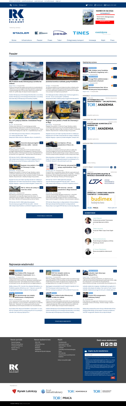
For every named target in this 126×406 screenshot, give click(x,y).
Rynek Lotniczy (15, 347)
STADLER (61, 347)
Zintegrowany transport (75, 40)
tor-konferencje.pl (49, 1)
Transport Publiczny (17, 346)
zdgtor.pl (58, 1)
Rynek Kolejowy (15, 342)
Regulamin (38, 349)
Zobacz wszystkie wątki (64, 360)
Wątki (103, 40)
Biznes (14, 40)
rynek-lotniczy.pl (38, 1)
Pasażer (39, 40)
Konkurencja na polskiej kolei (67, 355)
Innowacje (92, 40)
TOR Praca (14, 349)
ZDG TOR (37, 342)
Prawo (50, 40)
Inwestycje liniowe (64, 344)
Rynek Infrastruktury (17, 344)
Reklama (37, 347)
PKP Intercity (62, 353)
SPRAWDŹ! (105, 13)
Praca (112, 40)
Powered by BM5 (27, 403)
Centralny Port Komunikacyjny (67, 349)
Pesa (60, 351)
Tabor (59, 40)
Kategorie (22, 5)
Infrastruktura (27, 40)
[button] (111, 170)
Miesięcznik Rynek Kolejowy (43, 351)
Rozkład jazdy (63, 342)
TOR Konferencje (40, 344)
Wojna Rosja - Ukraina (65, 346)
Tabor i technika (93, 76)
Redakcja (37, 346)
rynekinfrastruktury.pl (27, 1)
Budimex (61, 356)
